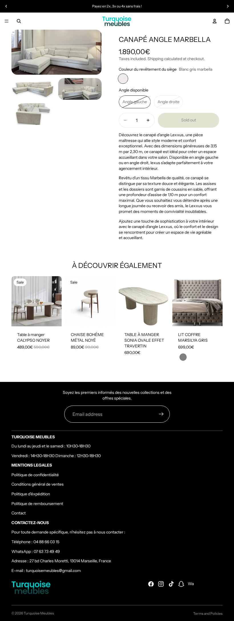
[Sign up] (161, 414)
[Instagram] (161, 584)
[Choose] (160, 318)
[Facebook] (151, 584)
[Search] (19, 21)
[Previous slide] (6, 6)
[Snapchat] (181, 584)
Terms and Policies (208, 613)
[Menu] (6, 21)
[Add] (53, 318)
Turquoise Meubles (39, 613)
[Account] (214, 21)
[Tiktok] (171, 584)
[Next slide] (227, 6)
